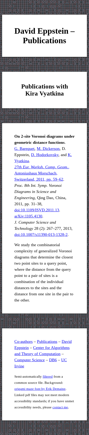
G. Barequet (24, 148)
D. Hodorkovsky (44, 154)
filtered (48, 376)
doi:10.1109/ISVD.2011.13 (36, 210)
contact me (60, 407)
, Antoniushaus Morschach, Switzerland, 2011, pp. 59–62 (41, 173)
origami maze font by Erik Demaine (39, 389)
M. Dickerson (48, 148)
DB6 (53, 360)
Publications (47, 341)
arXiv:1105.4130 (28, 216)
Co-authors (23, 341)
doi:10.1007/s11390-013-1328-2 (41, 234)
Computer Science (29, 360)
